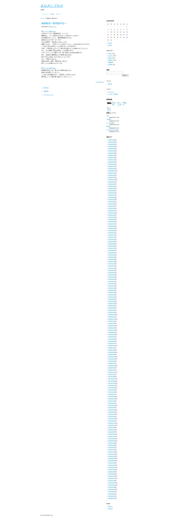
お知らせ (110, 53)
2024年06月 (111, 197)
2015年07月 (111, 436)
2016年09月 (111, 405)
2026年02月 (111, 150)
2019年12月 (111, 319)
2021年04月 (111, 281)
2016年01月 (111, 423)
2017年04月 (111, 390)
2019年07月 (111, 330)
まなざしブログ (51, 5)
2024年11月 (111, 186)
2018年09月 (111, 352)
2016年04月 (111, 416)
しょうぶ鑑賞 (110, 122)
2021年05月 (111, 279)
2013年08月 (111, 487)
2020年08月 (111, 301)
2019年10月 (111, 323)
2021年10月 (111, 268)
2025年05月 (111, 170)
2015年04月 (111, 443)
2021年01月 (111, 288)
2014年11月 (111, 454)
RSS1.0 (110, 506)
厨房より (110, 58)
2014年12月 (111, 452)
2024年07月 (111, 195)
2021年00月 (111, 290)
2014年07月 (111, 463)
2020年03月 (111, 312)
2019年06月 (111, 332)
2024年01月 (111, 208)
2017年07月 (111, 383)
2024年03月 (111, 204)
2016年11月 (111, 401)
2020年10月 (111, 297)
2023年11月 (111, 215)
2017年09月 (111, 378)
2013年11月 (111, 480)
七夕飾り (109, 119)
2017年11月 (111, 374)
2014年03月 (111, 471)
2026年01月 (111, 153)
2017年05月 (111, 387)
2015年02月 (111, 447)
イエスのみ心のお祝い (113, 130)
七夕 (108, 115)
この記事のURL (99, 82)
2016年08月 (111, 407)
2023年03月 (111, 232)
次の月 (110, 45)
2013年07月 (111, 489)
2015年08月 (111, 434)
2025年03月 (111, 175)
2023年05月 (111, 228)
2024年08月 (111, 193)
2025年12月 (111, 155)
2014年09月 (111, 458)
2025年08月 (111, 164)
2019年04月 (111, 336)
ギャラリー (111, 92)
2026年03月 (111, 148)
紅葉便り (110, 64)
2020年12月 (111, 292)
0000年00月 (111, 498)
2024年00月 (111, 210)
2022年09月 (111, 243)
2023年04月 (111, 230)
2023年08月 (111, 221)
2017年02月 (111, 394)
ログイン (58, 14)
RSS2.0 (110, 508)
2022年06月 (111, 250)
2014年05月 (111, 467)
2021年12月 (111, 263)
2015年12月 (111, 425)
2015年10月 (111, 429)
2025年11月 (111, 157)
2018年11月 (111, 347)
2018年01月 (111, 370)
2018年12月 (111, 345)
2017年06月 (111, 385)
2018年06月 (111, 359)
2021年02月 (111, 286)
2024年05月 (111, 199)
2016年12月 (111, 398)
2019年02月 (111, 341)
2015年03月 (111, 445)
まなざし (43, 18)
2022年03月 (111, 257)
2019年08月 (111, 328)
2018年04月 (111, 363)
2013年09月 (111, 485)
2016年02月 (111, 420)
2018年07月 (111, 356)
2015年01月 (111, 449)
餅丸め (52, 14)
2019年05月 (111, 334)
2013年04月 (111, 496)
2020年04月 (111, 310)
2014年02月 (111, 474)
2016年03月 (111, 418)
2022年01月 (111, 261)
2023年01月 (111, 235)
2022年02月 (111, 259)
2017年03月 (111, 392)
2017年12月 (111, 372)
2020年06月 (111, 305)
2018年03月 (111, 365)
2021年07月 (111, 274)
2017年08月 (111, 381)
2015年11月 (111, 427)
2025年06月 (111, 168)
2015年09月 (111, 432)
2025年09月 (111, 162)
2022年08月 (111, 246)
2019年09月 (111, 325)
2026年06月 (111, 142)
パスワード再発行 (113, 94)
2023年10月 (111, 217)
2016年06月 (111, 412)
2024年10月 (111, 188)
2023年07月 (111, 224)
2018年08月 (111, 354)
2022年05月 (111, 252)
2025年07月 (111, 166)
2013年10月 (111, 483)
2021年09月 (111, 270)
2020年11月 (111, 294)
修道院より (111, 60)
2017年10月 (111, 376)
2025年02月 (111, 177)
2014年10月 (111, 456)
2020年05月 (111, 308)
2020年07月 (111, 303)
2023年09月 (111, 219)
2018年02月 (111, 367)
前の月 (110, 43)
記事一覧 (46, 87)
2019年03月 (111, 339)
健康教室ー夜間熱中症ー (54, 23)
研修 (109, 62)
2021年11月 (111, 266)
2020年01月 (111, 317)
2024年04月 (111, 201)
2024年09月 (111, 190)
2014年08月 (111, 460)
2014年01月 (111, 476)
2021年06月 (111, 277)
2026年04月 (111, 146)
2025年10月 (111, 159)
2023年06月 (111, 226)
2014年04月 (111, 469)
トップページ (45, 14)
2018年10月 (111, 350)
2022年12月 (111, 237)
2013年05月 (111, 494)
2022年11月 (111, 239)
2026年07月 (111, 139)
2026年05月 (111, 144)
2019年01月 (111, 343)
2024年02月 (111, 206)
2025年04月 (111, 173)
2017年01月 (111, 396)
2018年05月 (111, 361)
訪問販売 (46, 91)
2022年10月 (111, 241)
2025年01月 (111, 179)
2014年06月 (111, 465)
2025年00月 (111, 182)
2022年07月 (111, 248)
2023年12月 (111, 213)
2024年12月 (111, 184)
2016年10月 (111, 403)
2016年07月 (111, 410)
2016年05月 (111, 414)
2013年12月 (111, 478)
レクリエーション (48, 94)
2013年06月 (111, 491)
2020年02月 (111, 314)
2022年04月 (111, 255)
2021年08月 (111, 272)
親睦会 (108, 126)
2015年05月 (111, 440)
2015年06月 (111, 438)
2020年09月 (111, 299)
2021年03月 (111, 283)
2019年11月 (111, 321)
